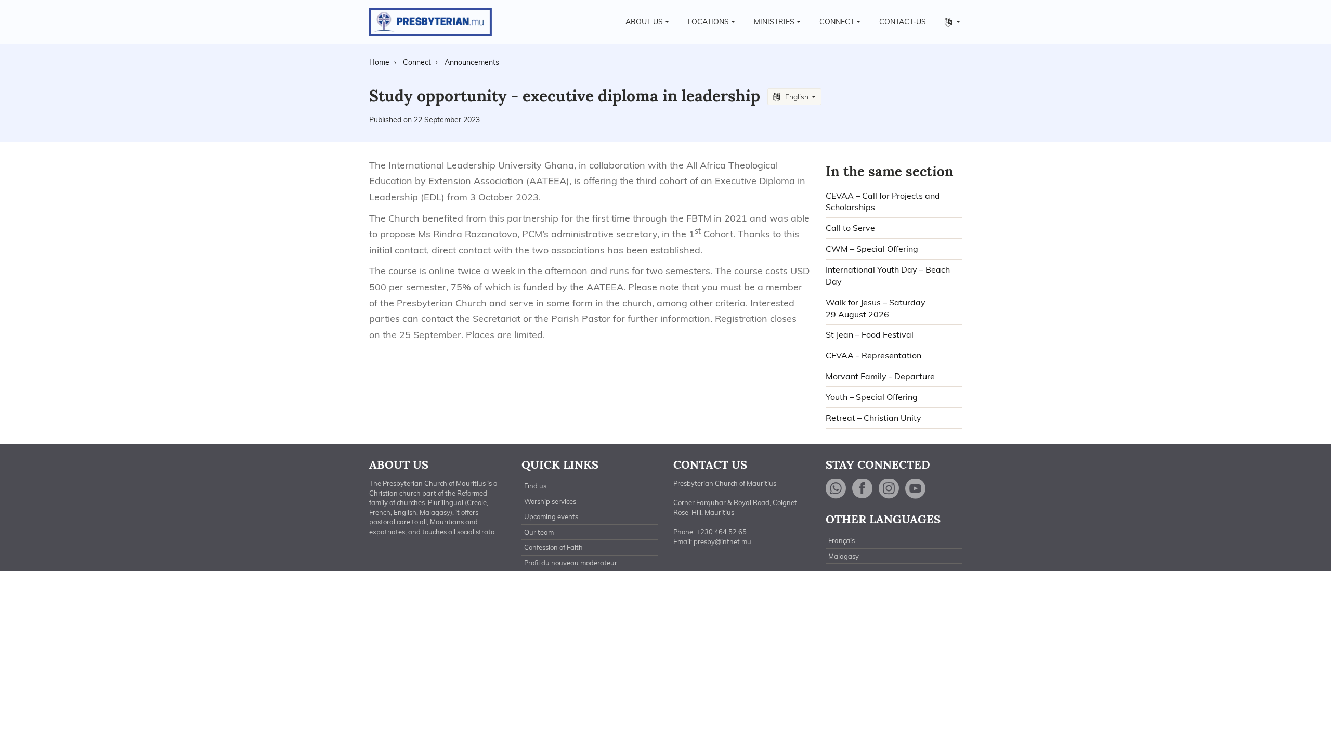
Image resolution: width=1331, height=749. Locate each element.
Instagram (889, 489)
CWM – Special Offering (872, 248)
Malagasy (843, 556)
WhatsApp (836, 489)
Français (841, 540)
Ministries (774, 22)
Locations (708, 22)
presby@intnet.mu (722, 541)
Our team (539, 532)
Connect (836, 22)
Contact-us (902, 22)
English (797, 96)
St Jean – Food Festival (870, 334)
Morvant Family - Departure (880, 376)
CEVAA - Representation (873, 355)
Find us (535, 486)
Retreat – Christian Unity (873, 417)
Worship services (550, 501)
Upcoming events (551, 516)
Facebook (862, 489)
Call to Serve (850, 228)
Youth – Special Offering (872, 397)
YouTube (915, 489)
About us (644, 22)
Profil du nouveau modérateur (570, 563)
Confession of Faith (553, 547)
